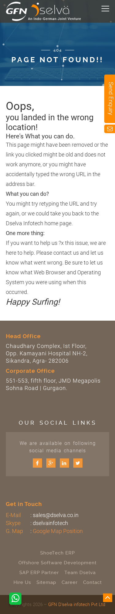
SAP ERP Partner (39, 572)
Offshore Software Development (57, 563)
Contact (92, 582)
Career (70, 582)
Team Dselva (80, 572)
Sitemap (46, 582)
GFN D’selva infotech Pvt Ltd (76, 604)
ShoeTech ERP (57, 553)
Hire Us (22, 582)
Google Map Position (58, 531)
